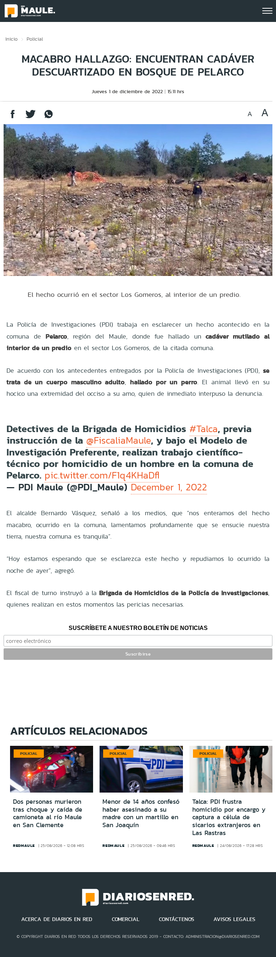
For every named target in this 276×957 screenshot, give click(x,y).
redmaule (24, 845)
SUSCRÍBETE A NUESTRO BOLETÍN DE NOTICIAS (138, 628)
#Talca (203, 429)
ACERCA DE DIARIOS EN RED (56, 919)
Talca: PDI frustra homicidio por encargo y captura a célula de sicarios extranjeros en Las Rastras (229, 817)
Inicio (11, 38)
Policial (35, 38)
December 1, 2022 (169, 487)
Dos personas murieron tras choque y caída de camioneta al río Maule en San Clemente (47, 813)
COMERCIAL (125, 919)
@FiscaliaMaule (118, 440)
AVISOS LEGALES (234, 919)
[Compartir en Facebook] (12, 117)
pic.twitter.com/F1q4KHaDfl (102, 475)
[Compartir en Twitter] (30, 117)
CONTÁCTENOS (176, 919)
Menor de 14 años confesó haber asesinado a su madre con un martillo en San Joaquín (140, 813)
